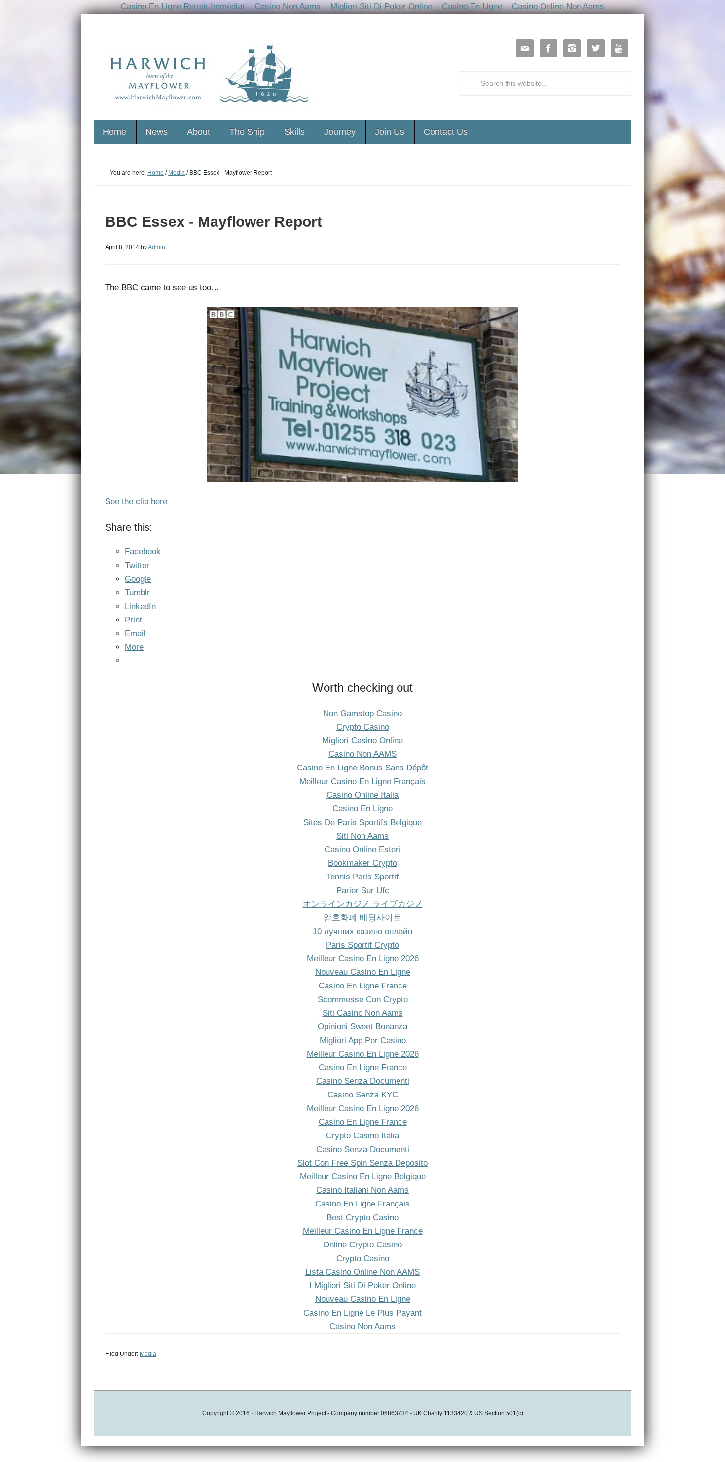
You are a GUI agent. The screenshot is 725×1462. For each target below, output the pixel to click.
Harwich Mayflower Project (205, 76)
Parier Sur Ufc (362, 890)
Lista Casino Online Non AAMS (362, 1272)
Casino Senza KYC (362, 1094)
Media (176, 172)
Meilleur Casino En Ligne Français (362, 781)
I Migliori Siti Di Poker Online (362, 1285)
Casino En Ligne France (363, 985)
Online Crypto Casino (362, 1244)
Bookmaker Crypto (362, 863)
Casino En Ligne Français (362, 1203)
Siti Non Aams (362, 836)
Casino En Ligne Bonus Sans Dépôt (362, 767)
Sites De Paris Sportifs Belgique (362, 822)
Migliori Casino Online (362, 740)
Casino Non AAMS (362, 754)
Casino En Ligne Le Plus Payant (362, 1312)
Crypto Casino (362, 726)
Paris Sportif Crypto (362, 945)
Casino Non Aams (362, 1326)
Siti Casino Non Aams (363, 1013)
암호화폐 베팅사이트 (362, 917)
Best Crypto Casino (362, 1217)
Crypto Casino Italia (362, 1135)
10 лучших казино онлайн (362, 931)
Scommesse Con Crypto (363, 999)
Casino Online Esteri (362, 849)
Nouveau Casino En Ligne (362, 972)
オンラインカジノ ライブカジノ (363, 904)
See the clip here (136, 501)
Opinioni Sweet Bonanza (362, 1026)
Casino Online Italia (362, 795)
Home (155, 172)
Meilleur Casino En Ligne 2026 (363, 958)
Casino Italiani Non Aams (362, 1190)
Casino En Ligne (362, 808)
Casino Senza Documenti (362, 1081)
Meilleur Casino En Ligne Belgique (363, 1176)
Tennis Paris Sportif (362, 876)
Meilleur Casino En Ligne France (363, 1231)
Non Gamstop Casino (362, 713)
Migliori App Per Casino (363, 1040)
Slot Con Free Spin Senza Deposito (362, 1163)
